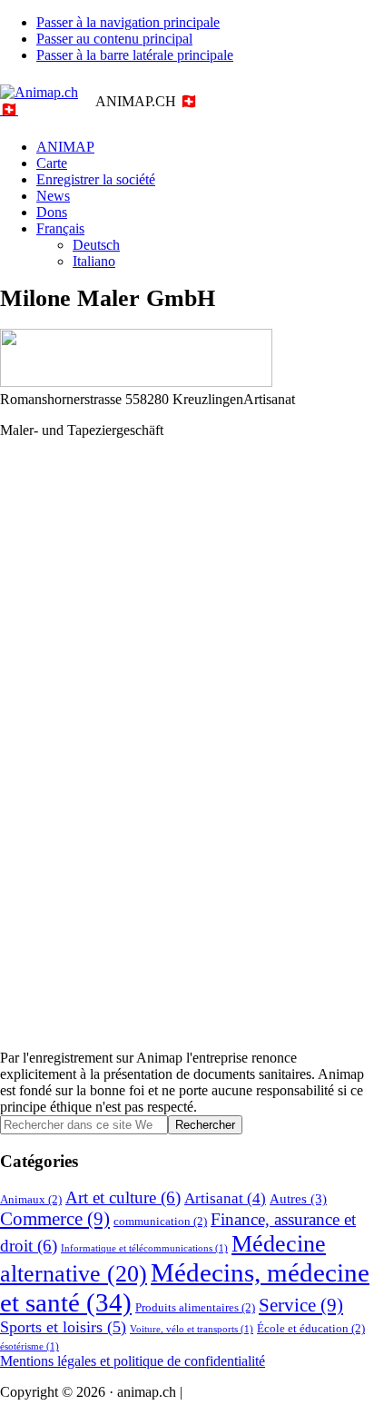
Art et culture (123, 1197)
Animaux (31, 1199)
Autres (298, 1198)
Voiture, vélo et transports (191, 1329)
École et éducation (311, 1328)
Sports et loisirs (63, 1327)
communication (160, 1221)
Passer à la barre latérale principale (134, 55)
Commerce (55, 1219)
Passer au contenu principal (114, 38)
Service (301, 1305)
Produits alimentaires (195, 1307)
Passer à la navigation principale (128, 22)
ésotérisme (29, 1346)
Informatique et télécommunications (144, 1248)
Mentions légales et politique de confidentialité (132, 1361)
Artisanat (225, 1198)
